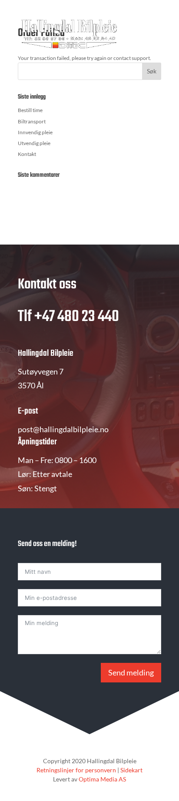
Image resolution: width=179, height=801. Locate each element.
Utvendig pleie (34, 143)
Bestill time (30, 110)
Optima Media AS (102, 779)
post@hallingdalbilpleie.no (63, 429)
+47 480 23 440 (76, 317)
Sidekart (131, 770)
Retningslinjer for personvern (76, 770)
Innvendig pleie (35, 132)
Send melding (131, 672)
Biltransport (32, 121)
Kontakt (27, 154)
